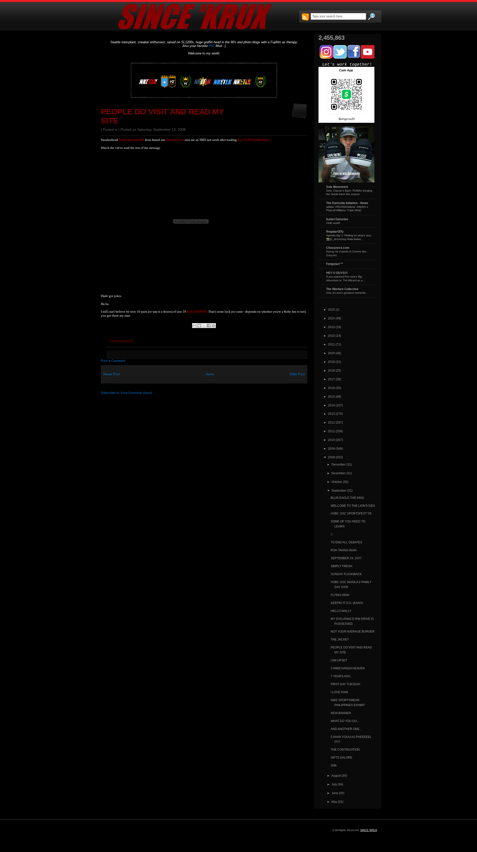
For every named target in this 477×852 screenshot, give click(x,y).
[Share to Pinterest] (213, 325)
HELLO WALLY (341, 610)
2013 (331, 413)
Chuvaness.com (337, 247)
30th (334, 765)
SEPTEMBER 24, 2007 (346, 558)
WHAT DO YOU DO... (345, 721)
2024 (331, 318)
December (338, 464)
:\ (331, 534)
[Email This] (194, 325)
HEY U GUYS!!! (337, 272)
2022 (331, 335)
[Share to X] (203, 325)
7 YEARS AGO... (342, 676)
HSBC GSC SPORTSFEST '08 (351, 513)
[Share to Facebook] (208, 325)
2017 (331, 379)
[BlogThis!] (199, 325)
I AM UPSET (339, 660)
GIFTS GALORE (341, 757)
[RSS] (305, 17)
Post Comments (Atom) (136, 392)
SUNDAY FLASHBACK (346, 574)
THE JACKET (340, 639)
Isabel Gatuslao (337, 219)
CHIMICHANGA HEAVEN (348, 668)
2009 (331, 448)
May (334, 801)
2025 (331, 309)
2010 (331, 439)
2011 (331, 431)
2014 (331, 405)
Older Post (297, 374)
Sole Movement (337, 186)
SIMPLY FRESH (341, 566)
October (336, 481)
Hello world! (333, 222)
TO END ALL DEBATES (346, 542)
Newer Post (111, 374)
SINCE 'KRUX (368, 830)
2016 (331, 387)
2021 (331, 344)
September (338, 490)
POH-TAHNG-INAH (344, 550)
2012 (331, 422)
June (334, 793)
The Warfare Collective (342, 289)
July (334, 784)
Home (210, 374)
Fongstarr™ (334, 263)
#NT (212, 46)
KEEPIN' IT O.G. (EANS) (347, 602)
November (338, 473)
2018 (331, 370)
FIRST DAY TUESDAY (345, 684)
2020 (331, 353)
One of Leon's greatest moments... (347, 292)
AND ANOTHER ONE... (346, 728)
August (336, 775)
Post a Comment (113, 361)
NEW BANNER (341, 713)
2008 (331, 457)
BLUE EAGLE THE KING (347, 497)
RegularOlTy (335, 231)
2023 (331, 327)
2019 (331, 361)
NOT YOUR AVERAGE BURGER (353, 631)
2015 (331, 396)
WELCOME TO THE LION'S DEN (353, 505)
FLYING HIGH (340, 594)
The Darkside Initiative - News (347, 203)
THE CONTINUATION (345, 749)
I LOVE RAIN (339, 692)
